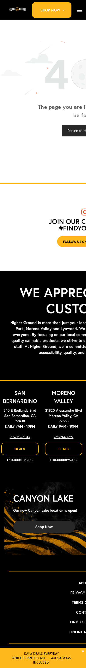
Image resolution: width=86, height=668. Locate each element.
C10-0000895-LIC (63, 460)
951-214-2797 (63, 437)
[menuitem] (54, 10)
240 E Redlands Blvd (20, 410)
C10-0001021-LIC (20, 460)
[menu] (79, 10)
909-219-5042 (20, 437)
